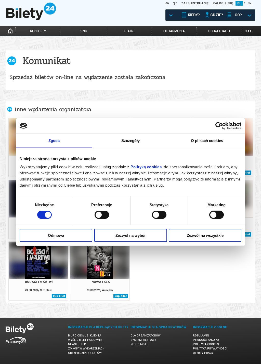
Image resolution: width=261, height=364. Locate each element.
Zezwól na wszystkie (205, 235)
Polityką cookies (146, 166)
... (248, 30)
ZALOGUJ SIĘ (223, 3)
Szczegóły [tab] (130, 140)
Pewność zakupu (206, 340)
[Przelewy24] (16, 344)
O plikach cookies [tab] (207, 140)
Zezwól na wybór (130, 235)
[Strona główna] (31, 19)
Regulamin (201, 335)
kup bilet (59, 296)
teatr (128, 31)
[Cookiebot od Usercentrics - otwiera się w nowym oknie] (219, 126)
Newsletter (77, 344)
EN (249, 3)
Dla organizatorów (145, 335)
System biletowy (143, 340)
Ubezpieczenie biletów (85, 353)
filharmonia (174, 31)
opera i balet (219, 31)
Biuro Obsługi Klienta (84, 335)
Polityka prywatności (210, 348)
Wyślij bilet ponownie (85, 340)
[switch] (102, 215)
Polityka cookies (206, 344)
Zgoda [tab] (54, 140)
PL (239, 3)
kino (83, 31)
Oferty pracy (203, 353)
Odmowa (56, 235)
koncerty (38, 31)
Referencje (138, 344)
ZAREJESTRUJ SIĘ (194, 3)
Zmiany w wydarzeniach (86, 348)
